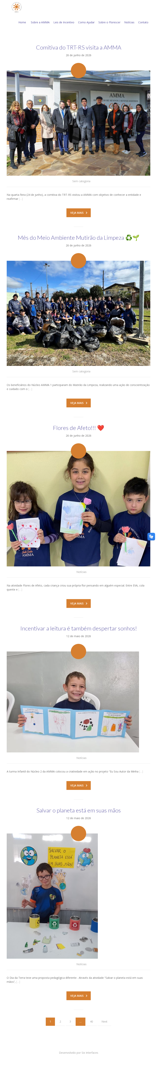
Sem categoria (81, 181)
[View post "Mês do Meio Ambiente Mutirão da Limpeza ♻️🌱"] (78, 313)
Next (104, 1021)
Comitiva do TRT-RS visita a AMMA (78, 47)
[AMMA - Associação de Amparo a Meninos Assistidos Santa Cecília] (17, 7)
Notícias (129, 22)
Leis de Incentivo (63, 22)
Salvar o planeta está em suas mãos (78, 810)
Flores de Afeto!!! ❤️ (78, 427)
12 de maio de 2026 (78, 636)
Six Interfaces (90, 1052)
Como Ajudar (86, 22)
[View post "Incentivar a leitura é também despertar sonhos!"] (78, 701)
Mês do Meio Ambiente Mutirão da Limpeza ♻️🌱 (78, 237)
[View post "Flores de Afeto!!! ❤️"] (78, 508)
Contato (143, 22)
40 (91, 1021)
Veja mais (76, 212)
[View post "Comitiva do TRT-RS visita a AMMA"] (78, 123)
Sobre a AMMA (40, 22)
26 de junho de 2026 (78, 55)
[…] (21, 199)
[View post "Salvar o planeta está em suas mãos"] (78, 896)
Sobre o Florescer (109, 22)
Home (22, 22)
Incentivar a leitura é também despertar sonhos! (78, 628)
